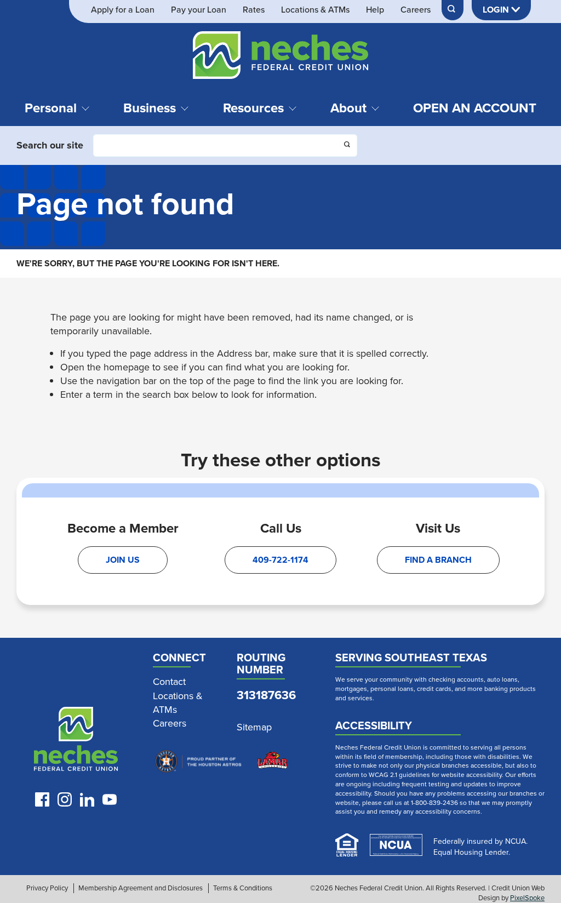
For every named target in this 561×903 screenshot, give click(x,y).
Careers (415, 10)
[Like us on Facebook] (42, 799)
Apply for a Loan (122, 10)
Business (149, 108)
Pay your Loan (198, 10)
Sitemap (254, 727)
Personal (51, 108)
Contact (169, 682)
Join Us (123, 559)
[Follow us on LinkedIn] (87, 799)
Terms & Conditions (242, 888)
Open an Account (474, 108)
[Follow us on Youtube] (109, 799)
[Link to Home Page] (280, 57)
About (348, 108)
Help (375, 10)
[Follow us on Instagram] (65, 799)
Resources (253, 108)
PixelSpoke (527, 898)
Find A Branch (438, 559)
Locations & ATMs (315, 10)
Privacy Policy (47, 888)
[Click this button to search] (348, 145)
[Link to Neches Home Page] (75, 741)
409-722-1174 (280, 559)
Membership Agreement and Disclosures (140, 888)
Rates (254, 10)
